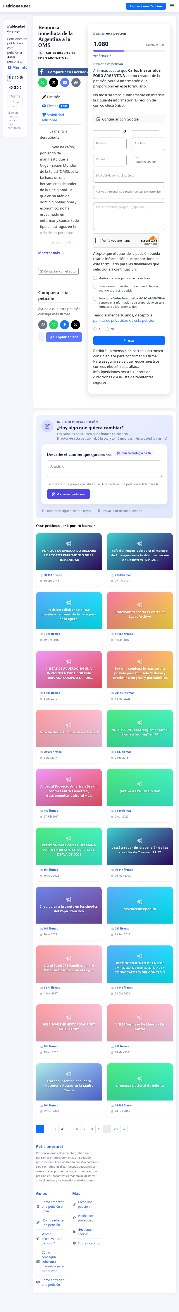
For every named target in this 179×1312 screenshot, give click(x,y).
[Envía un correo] (64, 82)
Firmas (57, 105)
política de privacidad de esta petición (124, 320)
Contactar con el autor (60, 271)
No (113, 329)
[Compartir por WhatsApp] (42, 82)
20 (116, 1129)
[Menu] (171, 6)
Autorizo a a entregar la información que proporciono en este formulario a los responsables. (131, 302)
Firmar (129, 340)
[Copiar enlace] (76, 82)
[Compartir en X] (53, 82)
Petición (53, 96)
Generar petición (71, 494)
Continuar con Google (120, 119)
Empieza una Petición (146, 6)
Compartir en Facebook (68, 72)
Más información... (28, 67)
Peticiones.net (16, 6)
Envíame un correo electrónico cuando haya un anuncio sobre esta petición (129, 288)
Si (100, 329)
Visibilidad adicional (53, 117)
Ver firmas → (102, 56)
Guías (41, 1193)
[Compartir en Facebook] (64, 324)
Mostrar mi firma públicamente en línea (124, 278)
